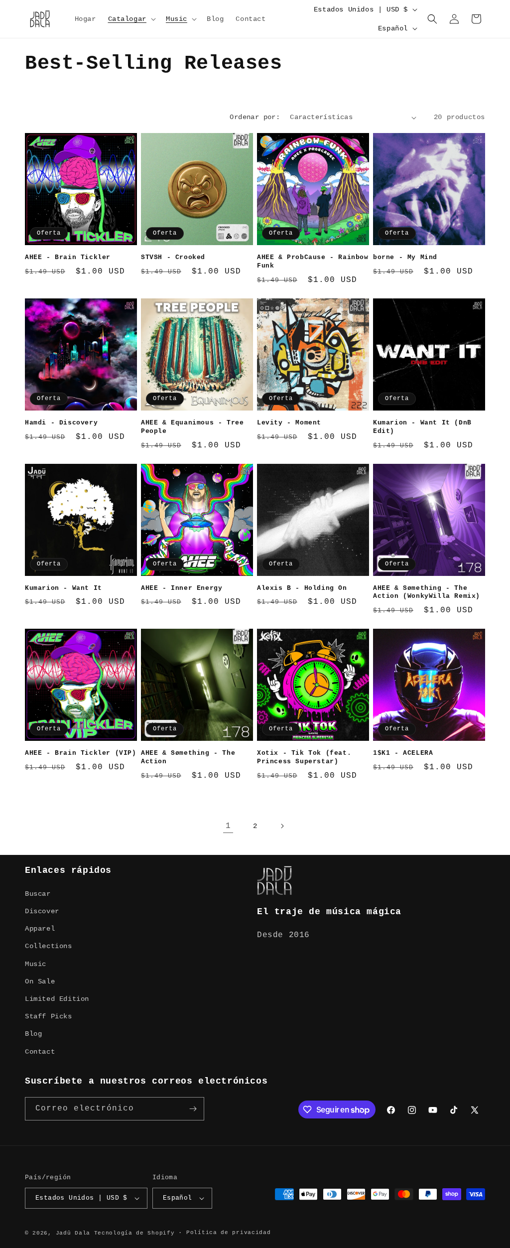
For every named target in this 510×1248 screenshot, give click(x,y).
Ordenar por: (255, 117)
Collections (48, 946)
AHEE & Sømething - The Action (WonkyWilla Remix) (426, 592)
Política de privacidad (228, 1233)
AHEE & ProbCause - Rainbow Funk (313, 262)
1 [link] (228, 826)
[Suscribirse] (193, 1108)
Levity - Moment (289, 422)
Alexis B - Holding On (302, 588)
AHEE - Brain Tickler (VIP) (80, 753)
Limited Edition (57, 999)
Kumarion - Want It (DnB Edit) (422, 427)
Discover (42, 911)
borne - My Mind (405, 257)
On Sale (40, 981)
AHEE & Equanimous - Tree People (192, 427)
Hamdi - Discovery (61, 422)
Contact (40, 1052)
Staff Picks (48, 1016)
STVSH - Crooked (173, 257)
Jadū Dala (73, 1233)
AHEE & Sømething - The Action (188, 757)
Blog (33, 1034)
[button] (131, 18)
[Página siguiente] (282, 826)
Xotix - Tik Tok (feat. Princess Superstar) (304, 757)
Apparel (40, 929)
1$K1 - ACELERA (403, 753)
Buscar (38, 894)
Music (35, 964)
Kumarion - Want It (63, 588)
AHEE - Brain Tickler (68, 257)
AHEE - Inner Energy (181, 588)
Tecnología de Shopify (134, 1233)
